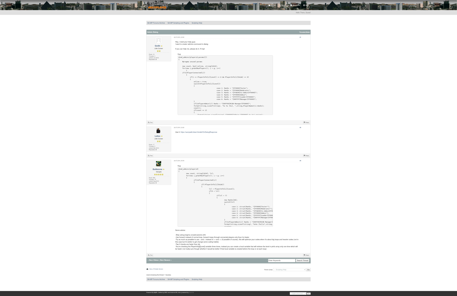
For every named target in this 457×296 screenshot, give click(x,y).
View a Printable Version (156, 269)
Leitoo (157, 136)
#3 (300, 160)
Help (307, 5)
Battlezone (157, 169)
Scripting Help (197, 23)
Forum (273, 5)
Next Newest (165, 260)
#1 (300, 37)
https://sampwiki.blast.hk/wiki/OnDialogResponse (199, 132)
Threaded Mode (304, 32)
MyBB (155, 292)
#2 (300, 127)
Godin (157, 45)
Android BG (174, 292)
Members (296, 5)
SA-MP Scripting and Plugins (178, 23)
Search (284, 5)
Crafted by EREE (162, 292)
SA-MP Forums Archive (156, 23)
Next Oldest (154, 260)
